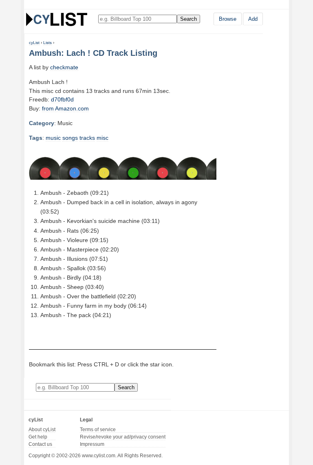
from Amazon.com (65, 108)
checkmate (64, 67)
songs (70, 137)
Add (253, 19)
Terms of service (98, 429)
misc (102, 137)
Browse (227, 19)
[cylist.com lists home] (56, 19)
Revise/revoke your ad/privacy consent (122, 437)
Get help (38, 437)
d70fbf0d (62, 99)
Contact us (40, 444)
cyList (34, 42)
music (53, 137)
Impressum (92, 444)
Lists (47, 42)
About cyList (42, 429)
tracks (87, 137)
